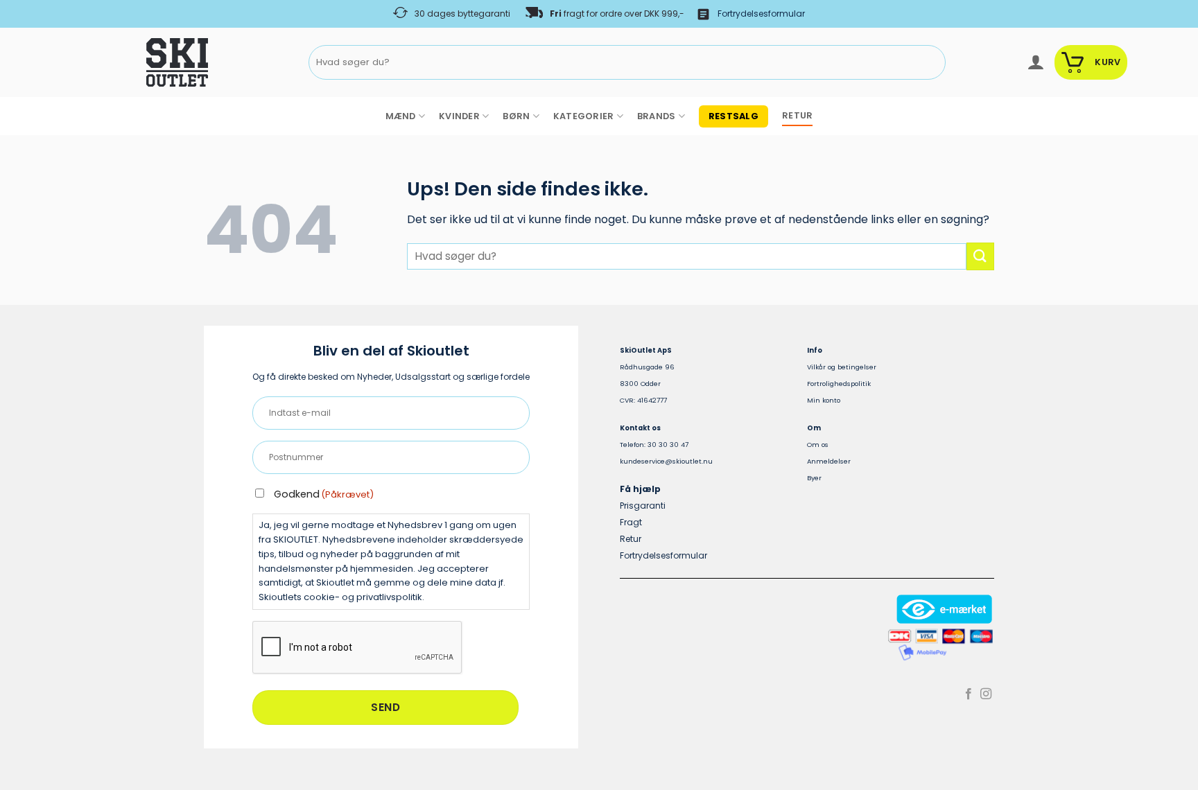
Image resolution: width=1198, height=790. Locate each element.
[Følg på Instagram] (985, 694)
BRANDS (656, 116)
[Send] (932, 62)
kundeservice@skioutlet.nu (666, 461)
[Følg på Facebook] (968, 694)
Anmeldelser (829, 461)
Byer (814, 477)
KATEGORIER (583, 116)
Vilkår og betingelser (841, 366)
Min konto (823, 400)
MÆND (400, 116)
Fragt (631, 522)
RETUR (797, 115)
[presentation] (357, 648)
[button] (1035, 62)
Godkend (324, 494)
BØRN (516, 116)
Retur (630, 539)
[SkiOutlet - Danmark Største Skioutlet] (138, 62)
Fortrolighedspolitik (839, 383)
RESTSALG (733, 116)
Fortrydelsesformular (761, 13)
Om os (817, 444)
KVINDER (459, 116)
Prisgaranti (643, 505)
